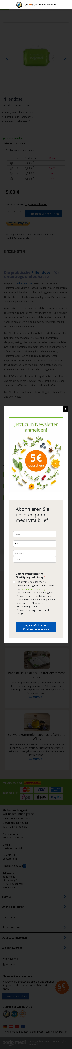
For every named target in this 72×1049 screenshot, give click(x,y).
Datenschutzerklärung (33, 589)
